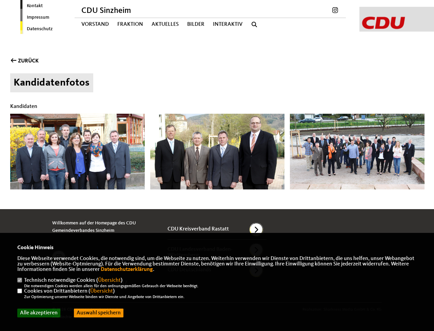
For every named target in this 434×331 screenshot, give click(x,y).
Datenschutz (40, 28)
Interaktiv (227, 24)
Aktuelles (165, 24)
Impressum (38, 17)
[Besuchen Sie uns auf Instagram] (335, 11)
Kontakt (35, 5)
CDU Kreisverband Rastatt (198, 229)
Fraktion (130, 24)
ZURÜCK (28, 61)
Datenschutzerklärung (127, 269)
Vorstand (95, 24)
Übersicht (109, 280)
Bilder (195, 24)
